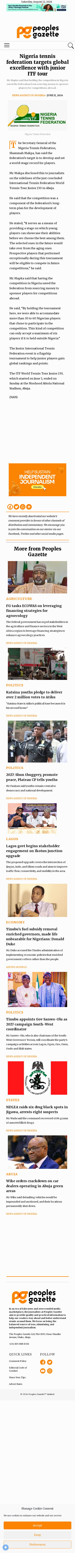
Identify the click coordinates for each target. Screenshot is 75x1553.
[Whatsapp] (22, 507)
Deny (37, 1535)
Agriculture (19, 599)
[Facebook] (10, 507)
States (13, 1100)
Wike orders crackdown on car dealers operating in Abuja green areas (34, 1186)
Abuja (12, 1174)
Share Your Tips (17, 1377)
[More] (29, 507)
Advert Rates (15, 1384)
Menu (25, 46)
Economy (15, 922)
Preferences (37, 1544)
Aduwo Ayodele (16, 967)
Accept (37, 1525)
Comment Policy (17, 1361)
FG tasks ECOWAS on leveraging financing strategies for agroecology (34, 611)
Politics (14, 685)
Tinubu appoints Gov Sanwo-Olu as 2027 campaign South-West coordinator (36, 1024)
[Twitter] (16, 507)
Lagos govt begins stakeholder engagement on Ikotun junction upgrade (34, 851)
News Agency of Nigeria (28, 95)
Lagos (12, 839)
